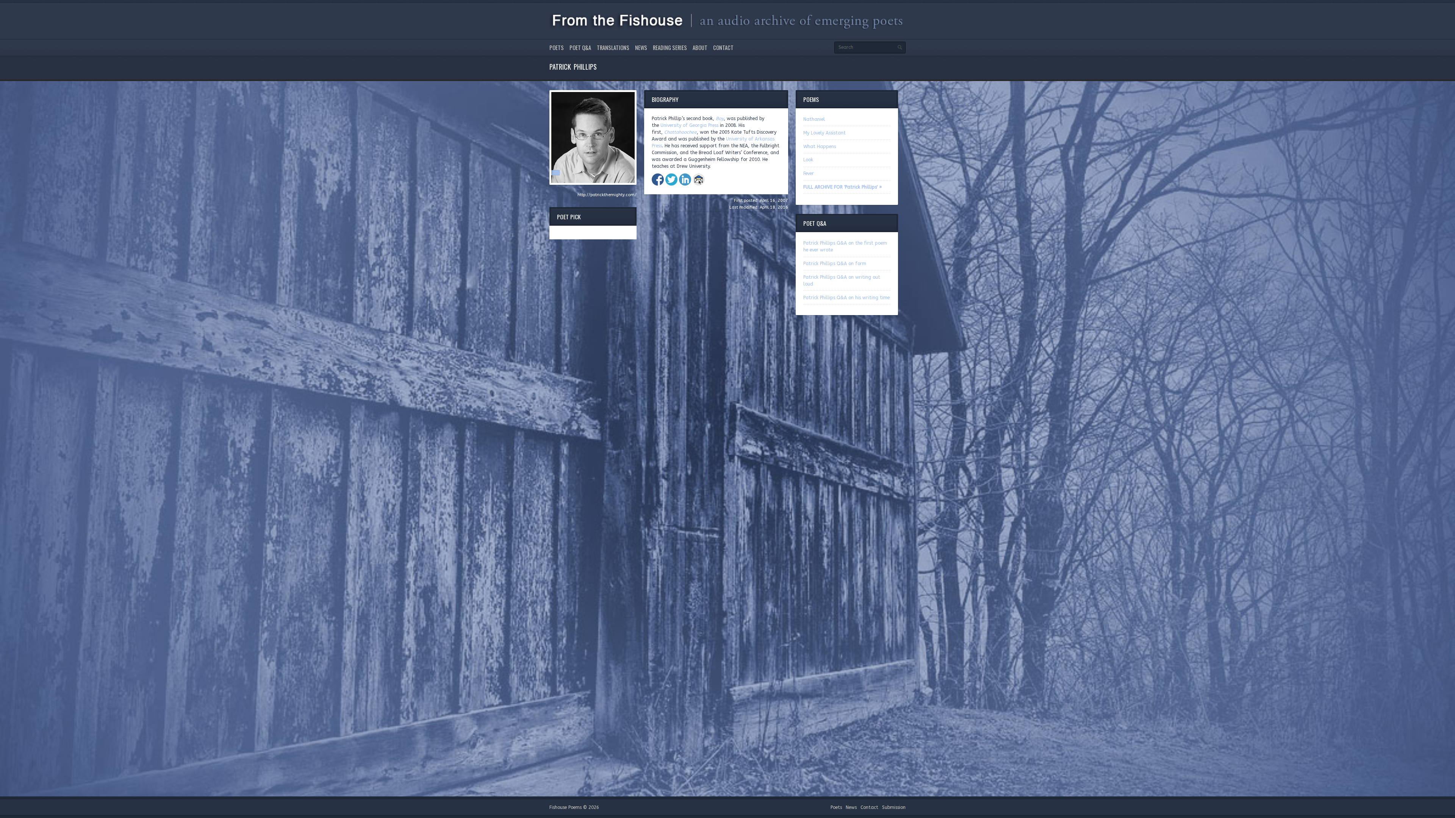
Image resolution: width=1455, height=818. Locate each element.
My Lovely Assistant (824, 133)
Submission (894, 807)
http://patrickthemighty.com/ (607, 194)
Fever (808, 173)
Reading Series (670, 48)
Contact (723, 48)
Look (808, 159)
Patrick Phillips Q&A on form (834, 263)
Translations (613, 48)
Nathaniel (814, 119)
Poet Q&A (580, 48)
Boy (720, 118)
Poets (556, 48)
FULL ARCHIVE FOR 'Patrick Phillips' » (842, 187)
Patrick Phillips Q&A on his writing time (846, 297)
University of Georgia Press (689, 125)
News (641, 48)
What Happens (819, 146)
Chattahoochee (680, 132)
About (700, 48)
